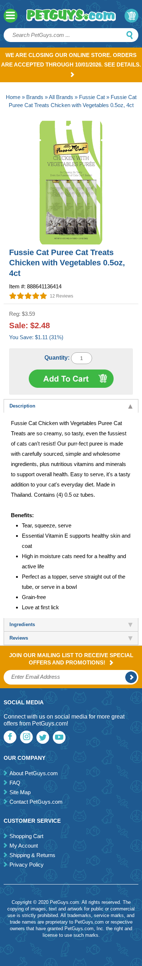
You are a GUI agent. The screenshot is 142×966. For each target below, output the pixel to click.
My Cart (131, 16)
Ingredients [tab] (22, 624)
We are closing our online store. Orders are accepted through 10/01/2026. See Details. (71, 60)
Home (13, 97)
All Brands (61, 97)
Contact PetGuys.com (36, 802)
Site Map (20, 792)
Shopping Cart (26, 836)
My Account (23, 845)
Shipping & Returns (32, 855)
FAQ (14, 783)
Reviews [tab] (18, 638)
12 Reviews (61, 296)
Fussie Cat (92, 97)
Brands (34, 97)
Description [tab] (22, 406)
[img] (28, 295)
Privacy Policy (26, 864)
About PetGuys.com (33, 773)
